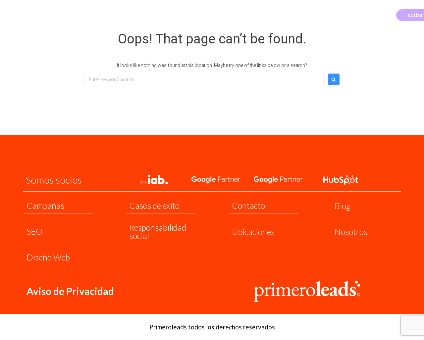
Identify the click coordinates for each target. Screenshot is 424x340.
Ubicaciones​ (253, 232)
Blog (342, 206)
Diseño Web (48, 257)
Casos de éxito (154, 205)
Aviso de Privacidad (70, 291)
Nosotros (351, 232)
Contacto (248, 205)
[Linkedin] (382, 14)
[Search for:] (204, 79)
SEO (34, 231)
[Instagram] (372, 14)
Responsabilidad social (157, 231)
